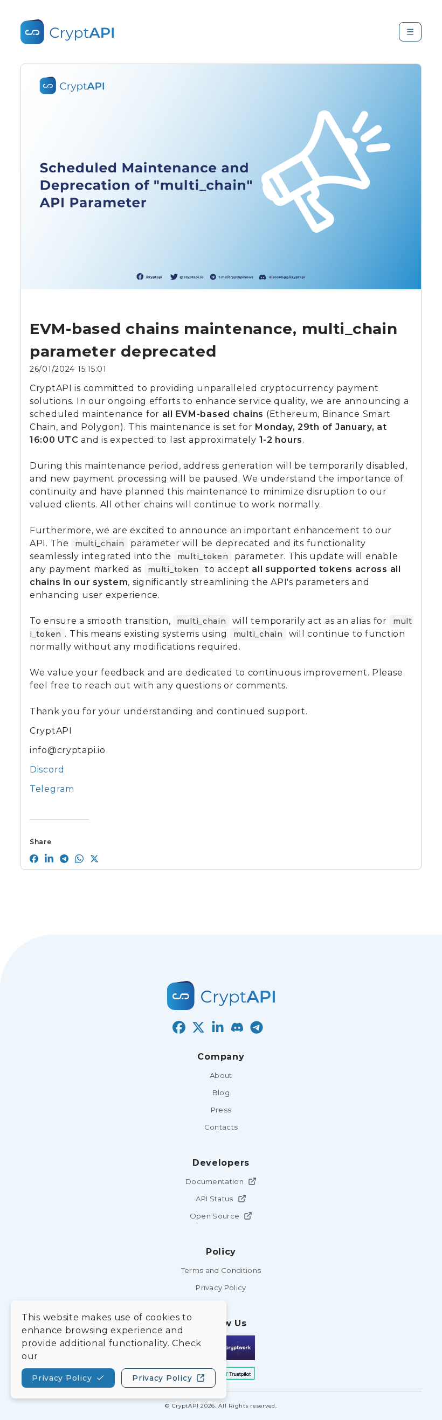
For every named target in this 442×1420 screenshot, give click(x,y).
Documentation (214, 1181)
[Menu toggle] (410, 31)
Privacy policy (62, 1378)
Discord (47, 769)
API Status (214, 1198)
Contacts (221, 1127)
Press (221, 1109)
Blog (221, 1092)
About (221, 1075)
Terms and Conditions (221, 1270)
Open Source (215, 1216)
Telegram (52, 789)
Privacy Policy (221, 1287)
